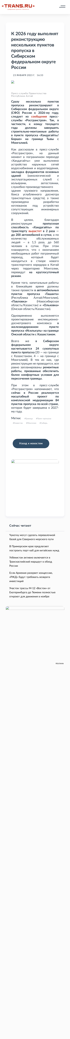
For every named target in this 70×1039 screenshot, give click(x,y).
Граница (29, 419)
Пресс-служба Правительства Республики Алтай (28, 94)
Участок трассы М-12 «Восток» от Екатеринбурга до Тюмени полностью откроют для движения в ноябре (32, 592)
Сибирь (44, 423)
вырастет (35, 231)
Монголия (31, 423)
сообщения (39, 116)
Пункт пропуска (44, 419)
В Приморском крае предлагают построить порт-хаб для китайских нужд (34, 548)
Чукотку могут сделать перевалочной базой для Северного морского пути (32, 537)
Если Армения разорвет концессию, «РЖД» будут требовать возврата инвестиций (31, 577)
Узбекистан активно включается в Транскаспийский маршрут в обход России (30, 561)
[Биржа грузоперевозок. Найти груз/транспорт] (18, 7)
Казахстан (18, 423)
